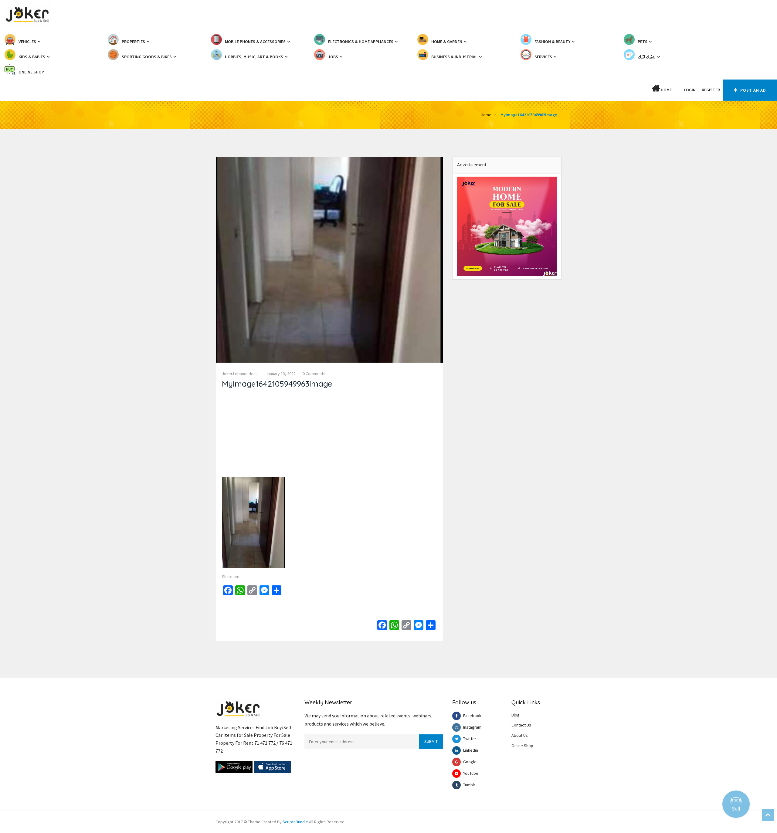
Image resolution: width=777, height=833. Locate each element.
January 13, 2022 (281, 373)
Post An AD (752, 90)
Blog (515, 715)
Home (666, 90)
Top (768, 815)
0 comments (314, 373)
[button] (678, 90)
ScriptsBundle (295, 822)
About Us (519, 735)
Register (711, 90)
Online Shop (522, 745)
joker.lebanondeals (240, 373)
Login (690, 90)
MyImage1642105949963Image (528, 114)
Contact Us (521, 725)
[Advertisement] (329, 434)
